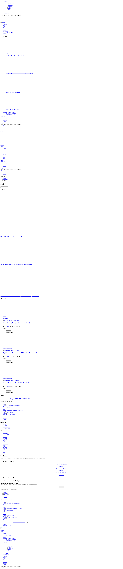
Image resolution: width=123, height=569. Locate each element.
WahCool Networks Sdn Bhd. (19, 522)
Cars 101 (10, 6)
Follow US (61, 466)
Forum (4, 440)
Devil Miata (5, 519)
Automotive (8, 2)
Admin (4, 406)
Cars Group (5, 31)
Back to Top (3, 530)
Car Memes (10, 7)
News (4, 446)
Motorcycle (5, 444)
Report (7, 329)
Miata (9, 9)
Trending (5, 24)
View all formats (7, 143)
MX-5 (9, 8)
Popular (4, 25)
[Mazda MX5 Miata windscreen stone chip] (61, 213)
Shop (4, 27)
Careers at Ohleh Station (11, 114)
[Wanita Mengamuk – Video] (64, 81)
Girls (4, 441)
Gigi (4, 404)
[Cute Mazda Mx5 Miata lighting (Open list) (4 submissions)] (61, 250)
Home (4, 30)
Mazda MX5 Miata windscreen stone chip (11, 237)
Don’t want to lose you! (8, 412)
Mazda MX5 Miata (9, 32)
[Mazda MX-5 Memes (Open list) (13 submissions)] (62, 370)
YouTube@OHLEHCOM (61, 472)
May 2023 (5, 425)
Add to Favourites (9, 332)
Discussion (5, 439)
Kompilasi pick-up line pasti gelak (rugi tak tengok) (19, 73)
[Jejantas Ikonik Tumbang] (64, 101)
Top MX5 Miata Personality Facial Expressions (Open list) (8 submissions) (20, 296)
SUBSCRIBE (61, 475)
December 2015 (6, 427)
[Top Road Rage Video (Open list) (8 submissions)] (64, 45)
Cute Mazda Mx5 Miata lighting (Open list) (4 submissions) (16, 264)
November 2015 (6, 428)
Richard (6, 494)
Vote (4, 452)
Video (4, 33)
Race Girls (10, 5)
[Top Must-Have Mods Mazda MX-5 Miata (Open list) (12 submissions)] (62, 340)
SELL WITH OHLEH (7, 525)
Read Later (8, 331)
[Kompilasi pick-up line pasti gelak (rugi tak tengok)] (64, 64)
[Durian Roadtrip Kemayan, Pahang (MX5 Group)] (62, 307)
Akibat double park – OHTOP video (10, 414)
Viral (4, 10)
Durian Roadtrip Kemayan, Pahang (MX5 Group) (16, 322)
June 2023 (5, 424)
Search (19, 15)
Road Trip (6, 320)
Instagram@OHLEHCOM (61, 468)
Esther (4, 413)
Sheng (5, 495)
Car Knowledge (11, 3)
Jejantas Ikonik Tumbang (12, 109)
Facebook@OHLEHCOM (61, 464)
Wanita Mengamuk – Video (13, 92)
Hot (4, 26)
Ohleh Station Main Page (11, 113)
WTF (7, 12)
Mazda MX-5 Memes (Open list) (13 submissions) (16, 382)
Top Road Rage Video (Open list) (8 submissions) (18, 56)
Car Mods (11, 350)
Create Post (3, 125)
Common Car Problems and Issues (10, 517)
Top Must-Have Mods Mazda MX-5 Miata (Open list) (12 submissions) (21, 352)
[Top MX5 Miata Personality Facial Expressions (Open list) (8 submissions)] (61, 280)
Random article (6, 13)
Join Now (61, 486)
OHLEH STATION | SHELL (9, 112)
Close (2, 531)
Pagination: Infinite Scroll (20, 398)
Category (5, 1)
